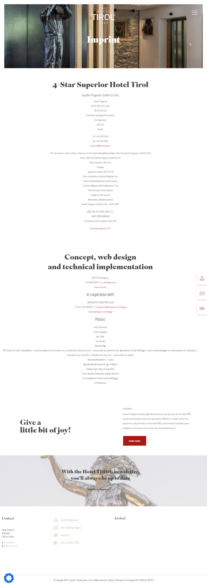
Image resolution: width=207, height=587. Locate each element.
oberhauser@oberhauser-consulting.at (111, 307)
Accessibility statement (98, 580)
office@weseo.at (109, 282)
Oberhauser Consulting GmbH (126, 580)
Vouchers (65, 535)
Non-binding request (71, 527)
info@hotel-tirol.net (103, 145)
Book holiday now (69, 520)
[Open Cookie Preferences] (9, 582)
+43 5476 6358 (102, 136)
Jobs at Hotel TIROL (70, 542)
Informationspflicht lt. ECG (100, 228)
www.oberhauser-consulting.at (100, 311)
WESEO (150, 580)
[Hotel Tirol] (103, 15)
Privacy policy (82, 580)
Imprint (72, 580)
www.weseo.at (100, 287)
